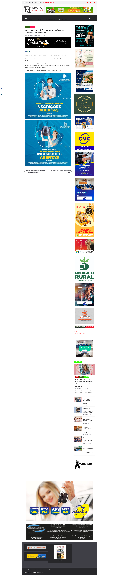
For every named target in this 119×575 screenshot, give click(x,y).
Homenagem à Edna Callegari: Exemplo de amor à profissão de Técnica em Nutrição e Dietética (88, 400)
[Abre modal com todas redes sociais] (29, 51)
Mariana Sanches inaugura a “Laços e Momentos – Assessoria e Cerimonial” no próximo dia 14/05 (88, 430)
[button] (39, 17)
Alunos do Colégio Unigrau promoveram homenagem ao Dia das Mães (35, 171)
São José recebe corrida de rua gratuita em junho (61, 171)
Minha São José (35, 569)
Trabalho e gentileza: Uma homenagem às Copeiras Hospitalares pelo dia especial (87, 439)
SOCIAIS (69, 16)
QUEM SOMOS (32, 19)
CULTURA (44, 16)
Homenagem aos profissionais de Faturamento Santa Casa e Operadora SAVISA (88, 410)
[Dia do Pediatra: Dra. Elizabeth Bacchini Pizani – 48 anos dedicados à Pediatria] (84, 369)
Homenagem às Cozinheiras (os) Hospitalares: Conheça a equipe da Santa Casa (88, 419)
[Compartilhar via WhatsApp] (27, 51)
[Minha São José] (26, 18)
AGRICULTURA (75, 16)
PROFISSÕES (87, 376)
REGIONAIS (82, 16)
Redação (36, 35)
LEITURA (66, 19)
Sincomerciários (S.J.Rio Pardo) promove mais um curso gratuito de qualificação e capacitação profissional (88, 450)
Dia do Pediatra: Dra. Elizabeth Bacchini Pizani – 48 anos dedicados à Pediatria (84, 382)
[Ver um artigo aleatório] (93, 18)
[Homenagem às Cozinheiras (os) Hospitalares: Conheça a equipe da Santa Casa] (78, 420)
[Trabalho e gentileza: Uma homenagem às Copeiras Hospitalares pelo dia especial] (78, 440)
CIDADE (37, 16)
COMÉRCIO (63, 16)
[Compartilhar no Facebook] (26, 51)
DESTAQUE (31, 16)
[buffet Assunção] (48, 37)
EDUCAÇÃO (56, 16)
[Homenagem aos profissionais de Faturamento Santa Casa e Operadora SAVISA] (78, 411)
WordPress (41, 572)
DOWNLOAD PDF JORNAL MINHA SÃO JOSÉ (54, 19)
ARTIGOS (76, 331)
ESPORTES (50, 16)
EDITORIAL (40, 19)
